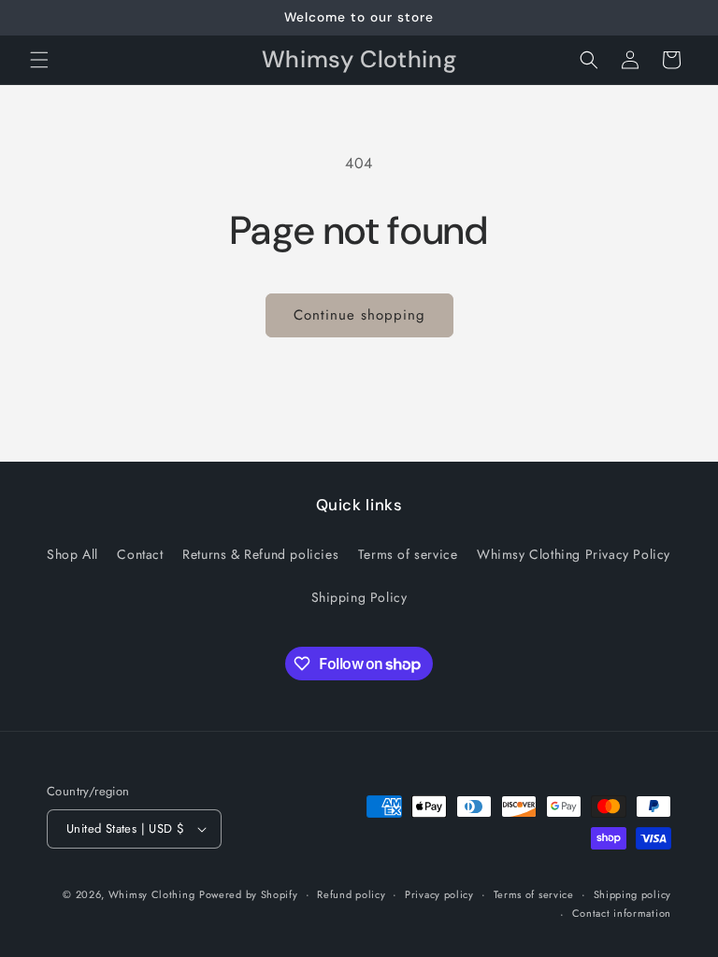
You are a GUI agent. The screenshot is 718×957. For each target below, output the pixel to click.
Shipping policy (633, 894)
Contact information (621, 913)
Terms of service (408, 554)
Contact (140, 554)
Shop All (72, 554)
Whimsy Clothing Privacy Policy (573, 554)
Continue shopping (359, 315)
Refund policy (351, 894)
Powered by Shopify (248, 894)
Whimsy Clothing (151, 894)
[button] (39, 59)
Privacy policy (439, 894)
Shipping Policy (359, 597)
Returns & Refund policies (260, 554)
